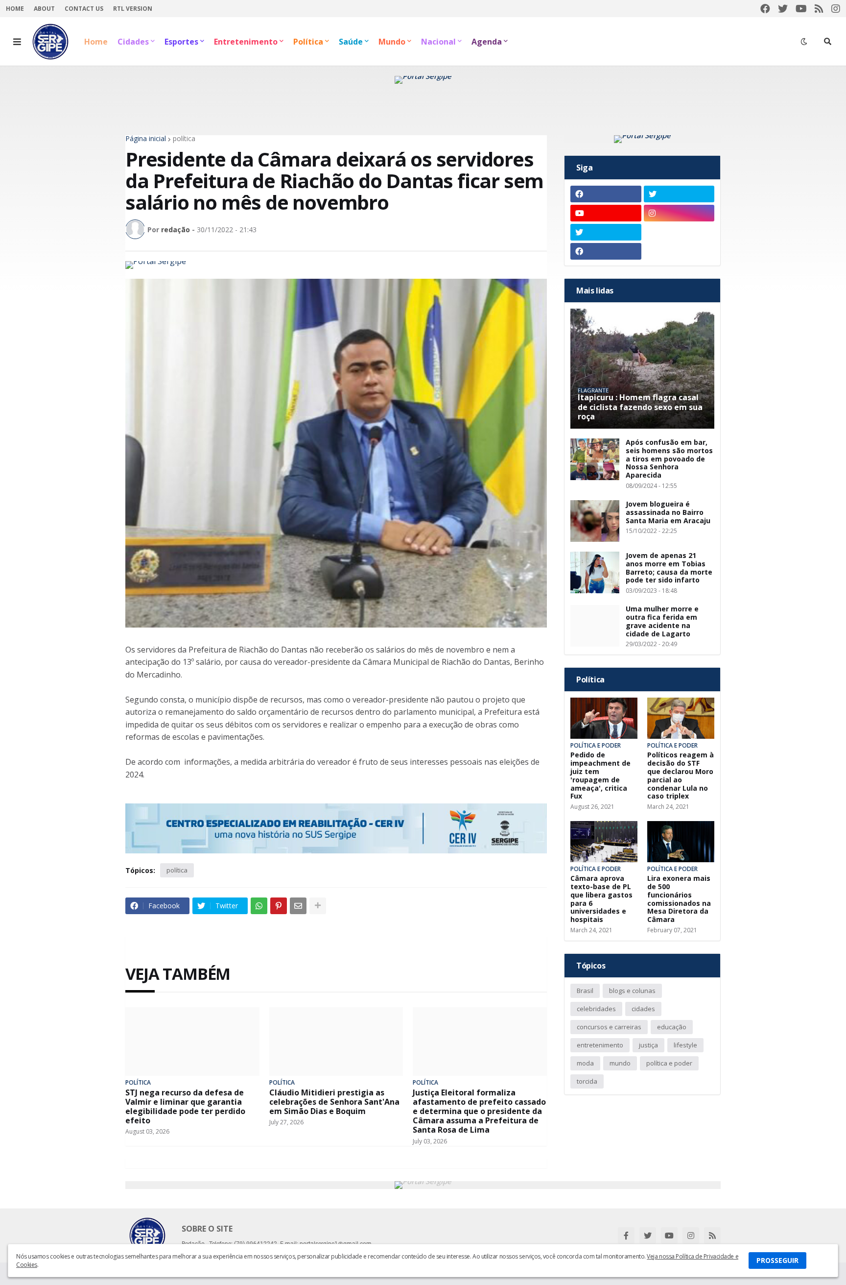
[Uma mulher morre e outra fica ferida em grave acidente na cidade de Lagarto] (594, 626)
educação (671, 1026)
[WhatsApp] (259, 905)
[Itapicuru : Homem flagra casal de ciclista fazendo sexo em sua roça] (642, 369)
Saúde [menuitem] (351, 41)
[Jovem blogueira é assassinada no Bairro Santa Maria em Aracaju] (594, 521)
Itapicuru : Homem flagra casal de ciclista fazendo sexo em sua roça (640, 407)
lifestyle (685, 1045)
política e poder (669, 1063)
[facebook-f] (626, 1235)
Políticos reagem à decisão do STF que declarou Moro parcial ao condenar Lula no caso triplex (680, 775)
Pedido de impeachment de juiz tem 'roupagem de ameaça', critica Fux (600, 775)
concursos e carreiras (609, 1026)
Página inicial (145, 138)
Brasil (585, 990)
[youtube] (801, 8)
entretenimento (600, 1045)
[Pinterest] (278, 905)
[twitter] (783, 8)
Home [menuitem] (96, 41)
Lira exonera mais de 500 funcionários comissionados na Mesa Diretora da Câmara (679, 899)
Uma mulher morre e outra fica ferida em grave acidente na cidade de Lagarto (662, 621)
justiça (648, 1045)
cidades (643, 1008)
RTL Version (132, 8)
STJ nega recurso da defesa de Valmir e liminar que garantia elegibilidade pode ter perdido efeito (185, 1107)
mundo (620, 1063)
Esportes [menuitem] (181, 41)
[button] (17, 41)
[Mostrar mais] (317, 905)
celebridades (596, 1008)
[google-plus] (679, 232)
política (184, 138)
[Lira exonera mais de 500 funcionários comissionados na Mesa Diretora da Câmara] (680, 841)
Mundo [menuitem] (391, 41)
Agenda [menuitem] (486, 41)
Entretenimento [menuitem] (246, 41)
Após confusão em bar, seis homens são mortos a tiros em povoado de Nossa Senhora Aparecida (669, 459)
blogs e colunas (632, 990)
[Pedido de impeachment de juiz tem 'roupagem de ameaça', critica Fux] (603, 718)
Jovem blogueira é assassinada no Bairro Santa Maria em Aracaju (668, 512)
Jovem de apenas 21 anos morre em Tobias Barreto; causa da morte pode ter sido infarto (669, 568)
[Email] (298, 905)
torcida (587, 1081)
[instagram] (835, 8)
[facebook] (765, 8)
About (44, 8)
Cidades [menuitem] (133, 41)
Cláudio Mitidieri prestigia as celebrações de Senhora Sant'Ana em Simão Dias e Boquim (334, 1102)
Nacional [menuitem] (438, 41)
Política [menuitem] (308, 41)
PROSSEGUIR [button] (777, 1260)
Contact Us (84, 8)
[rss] (819, 8)
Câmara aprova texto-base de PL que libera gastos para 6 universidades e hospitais (601, 899)
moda (585, 1063)
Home (15, 8)
